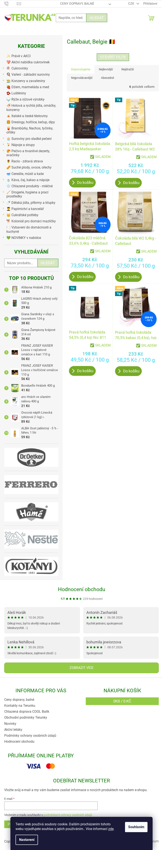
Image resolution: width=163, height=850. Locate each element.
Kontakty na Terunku (19, 706)
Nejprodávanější (81, 77)
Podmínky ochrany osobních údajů (30, 736)
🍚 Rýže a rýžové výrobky (25, 99)
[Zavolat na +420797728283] (10, 3)
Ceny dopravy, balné (77, 4)
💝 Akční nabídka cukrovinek (28, 62)
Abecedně (107, 77)
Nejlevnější (106, 69)
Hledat (97, 18)
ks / (122, 701)
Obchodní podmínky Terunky (25, 717)
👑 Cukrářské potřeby (22, 215)
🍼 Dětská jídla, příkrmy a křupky (30, 203)
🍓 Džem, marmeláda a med (27, 87)
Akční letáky (13, 730)
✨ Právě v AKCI (18, 56)
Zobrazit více (81, 668)
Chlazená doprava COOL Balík (26, 712)
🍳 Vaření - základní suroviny (28, 74)
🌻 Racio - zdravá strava (24, 161)
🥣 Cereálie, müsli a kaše (25, 174)
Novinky (10, 724)
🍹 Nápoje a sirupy (20, 145)
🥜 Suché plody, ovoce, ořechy (29, 167)
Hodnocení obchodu (81, 589)
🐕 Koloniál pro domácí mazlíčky (31, 221)
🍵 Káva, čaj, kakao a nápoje (27, 180)
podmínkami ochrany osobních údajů (68, 815)
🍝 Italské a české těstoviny (27, 116)
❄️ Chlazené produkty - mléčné (29, 186)
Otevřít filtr (113, 57)
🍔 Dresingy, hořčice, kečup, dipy (30, 122)
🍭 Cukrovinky (17, 68)
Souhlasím (136, 827)
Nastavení (26, 840)
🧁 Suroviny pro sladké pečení (29, 139)
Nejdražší (127, 69)
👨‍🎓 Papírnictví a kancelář (25, 209)
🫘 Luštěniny (16, 93)
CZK (131, 4)
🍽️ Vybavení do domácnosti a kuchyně (28, 229)
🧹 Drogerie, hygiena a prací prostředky (27, 194)
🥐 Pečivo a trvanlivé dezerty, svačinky (28, 153)
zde (111, 829)
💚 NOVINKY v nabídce (23, 238)
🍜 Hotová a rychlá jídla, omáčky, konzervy (31, 108)
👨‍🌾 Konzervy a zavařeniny (25, 81)
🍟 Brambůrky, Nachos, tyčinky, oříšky (29, 130)
